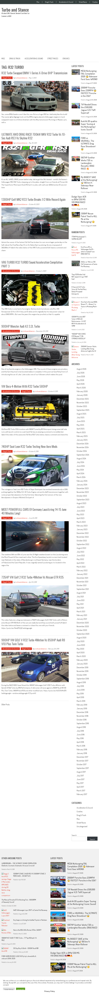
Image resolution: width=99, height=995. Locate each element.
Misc (38, 2)
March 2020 (81, 656)
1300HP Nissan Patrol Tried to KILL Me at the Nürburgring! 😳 (81, 965)
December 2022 (83, 533)
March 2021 (81, 611)
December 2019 (82, 667)
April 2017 (80, 787)
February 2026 (82, 391)
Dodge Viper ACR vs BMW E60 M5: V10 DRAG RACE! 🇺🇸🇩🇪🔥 (79, 200)
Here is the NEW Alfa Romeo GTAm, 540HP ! (27, 930)
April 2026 (81, 384)
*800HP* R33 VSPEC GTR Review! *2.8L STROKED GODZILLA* (79, 336)
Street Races (83, 2)
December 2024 (82, 443)
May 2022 (80, 559)
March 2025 (81, 432)
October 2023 (82, 496)
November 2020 (83, 626)
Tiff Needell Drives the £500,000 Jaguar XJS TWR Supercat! (89, 108)
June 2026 (81, 376)
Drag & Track (49, 2)
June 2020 (81, 645)
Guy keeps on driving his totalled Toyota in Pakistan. (30, 920)
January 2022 (82, 574)
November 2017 (82, 760)
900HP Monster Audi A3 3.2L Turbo (20, 326)
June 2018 (81, 734)
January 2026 (82, 395)
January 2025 (82, 440)
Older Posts (5, 705)
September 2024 (83, 455)
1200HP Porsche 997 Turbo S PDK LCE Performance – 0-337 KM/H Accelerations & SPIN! (79, 321)
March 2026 (81, 387)
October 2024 (82, 451)
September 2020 (83, 634)
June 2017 (80, 779)
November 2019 (82, 671)
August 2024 (81, 458)
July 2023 (80, 507)
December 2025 (83, 399)
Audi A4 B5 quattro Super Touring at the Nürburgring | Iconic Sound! (89, 125)
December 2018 (82, 712)
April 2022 (80, 563)
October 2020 (82, 630)
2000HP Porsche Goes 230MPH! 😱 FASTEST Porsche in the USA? (88, 91)
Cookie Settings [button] (8, 989)
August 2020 (81, 637)
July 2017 (80, 775)
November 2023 (83, 492)
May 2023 (80, 514)
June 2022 (81, 555)
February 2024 (82, 481)
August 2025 (81, 414)
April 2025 (80, 428)
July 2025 (80, 417)
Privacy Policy (49, 991)
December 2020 (83, 622)
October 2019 (82, 675)
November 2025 (83, 402)
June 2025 (81, 421)
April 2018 (80, 742)
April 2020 (81, 652)
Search (74, 835)
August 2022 (81, 548)
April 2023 (80, 518)
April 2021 (80, 608)
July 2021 (80, 596)
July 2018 (80, 731)
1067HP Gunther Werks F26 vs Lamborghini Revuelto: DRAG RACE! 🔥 (88, 163)
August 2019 (81, 682)
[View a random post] (94, 58)
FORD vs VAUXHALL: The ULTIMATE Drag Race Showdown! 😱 (88, 143)
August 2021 (81, 593)
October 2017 (81, 764)
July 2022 (80, 552)
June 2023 (81, 511)
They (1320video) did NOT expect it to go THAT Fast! (80, 276)
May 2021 (80, 604)
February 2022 (82, 570)
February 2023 (82, 525)
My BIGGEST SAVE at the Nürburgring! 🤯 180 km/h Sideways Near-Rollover (89, 183)
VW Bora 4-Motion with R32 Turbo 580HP (24, 386)
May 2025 (80, 425)
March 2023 (81, 522)
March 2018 (81, 746)
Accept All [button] (21, 989)
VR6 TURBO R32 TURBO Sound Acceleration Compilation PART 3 (31, 264)
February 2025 (82, 436)
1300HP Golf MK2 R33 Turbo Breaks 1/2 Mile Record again (33, 199)
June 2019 (81, 690)
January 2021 (82, 619)
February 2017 (82, 794)
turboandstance (21, 78)
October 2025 (82, 406)
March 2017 (81, 790)
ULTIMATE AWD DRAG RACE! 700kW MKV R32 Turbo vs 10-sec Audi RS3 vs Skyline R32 (33, 136)
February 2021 (82, 615)
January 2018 (82, 753)
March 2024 (81, 477)
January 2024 (82, 484)
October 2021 (81, 585)
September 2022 (83, 544)
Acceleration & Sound (66, 2)
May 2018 (80, 738)
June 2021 (80, 600)
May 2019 (80, 693)
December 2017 (82, 757)
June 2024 (81, 466)
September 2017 (83, 768)
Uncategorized (82, 826)
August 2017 (81, 772)
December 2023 (83, 488)
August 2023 (81, 503)
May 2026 (80, 380)
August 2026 (81, 369)
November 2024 (82, 447)
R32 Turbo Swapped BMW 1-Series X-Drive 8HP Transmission (34, 73)
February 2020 (82, 660)
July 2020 (80, 641)
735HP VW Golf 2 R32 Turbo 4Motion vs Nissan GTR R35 (32, 577)
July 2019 (80, 686)
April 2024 (80, 473)
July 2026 (80, 373)
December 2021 (82, 578)
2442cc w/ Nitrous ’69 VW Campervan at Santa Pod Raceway (89, 264)
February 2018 (82, 749)
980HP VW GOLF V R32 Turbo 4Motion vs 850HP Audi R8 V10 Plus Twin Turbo (33, 642)
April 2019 (80, 697)
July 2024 (80, 462)
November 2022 (83, 537)
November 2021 (82, 581)
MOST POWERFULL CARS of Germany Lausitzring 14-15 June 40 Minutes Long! (33, 511)
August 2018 (81, 727)
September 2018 (83, 723)
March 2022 (81, 566)
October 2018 (82, 719)
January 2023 (82, 529)
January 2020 (82, 663)
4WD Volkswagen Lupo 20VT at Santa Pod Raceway (30, 910)
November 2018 (82, 716)
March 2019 (81, 701)
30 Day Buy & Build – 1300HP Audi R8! (26, 948)
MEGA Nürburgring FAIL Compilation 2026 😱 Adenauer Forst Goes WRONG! (89, 75)
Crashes (95, 2)
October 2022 (82, 540)
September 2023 (83, 499)
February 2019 (82, 705)
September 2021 (83, 589)
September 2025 (83, 410)
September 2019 (83, 678)
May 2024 (80, 469)
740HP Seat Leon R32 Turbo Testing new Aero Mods (29, 446)
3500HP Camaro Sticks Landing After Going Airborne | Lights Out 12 (88, 348)
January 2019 (82, 708)
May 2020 (80, 649)
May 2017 (80, 783)
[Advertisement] (49, 37)
